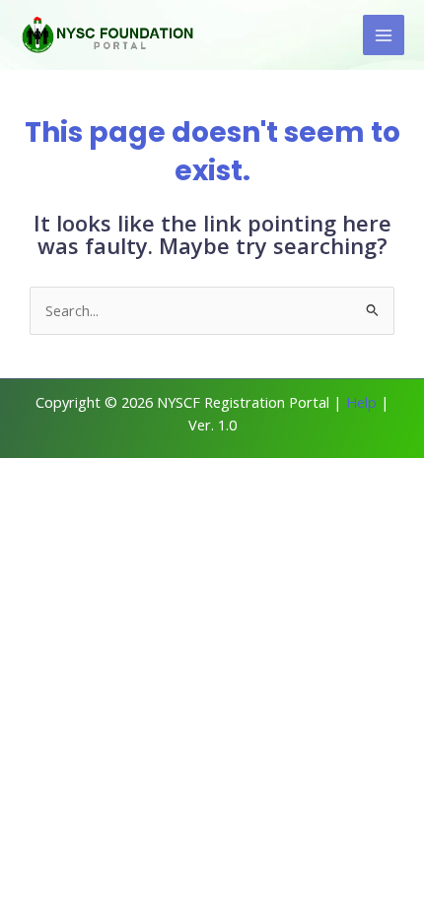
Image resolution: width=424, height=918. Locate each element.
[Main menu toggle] (383, 35)
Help (361, 402)
